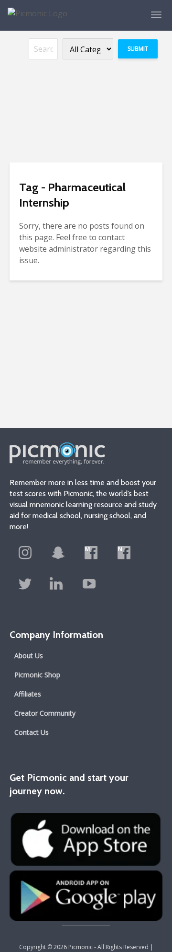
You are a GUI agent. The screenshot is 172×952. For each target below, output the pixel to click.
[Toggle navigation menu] (156, 15)
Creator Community (44, 713)
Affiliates (27, 693)
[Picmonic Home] (33, 8)
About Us (28, 655)
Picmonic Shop (37, 674)
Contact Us (31, 732)
